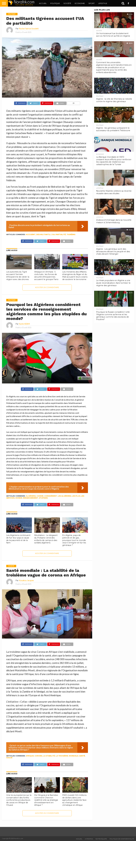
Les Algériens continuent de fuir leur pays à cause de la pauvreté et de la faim (18, 539)
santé (82, 756)
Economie (80, 3)
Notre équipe (101, 839)
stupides (43, 498)
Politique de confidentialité (122, 839)
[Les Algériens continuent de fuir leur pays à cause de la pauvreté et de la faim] (19, 532)
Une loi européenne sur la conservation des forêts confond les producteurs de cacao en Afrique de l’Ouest (18, 800)
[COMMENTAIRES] (73, 102)
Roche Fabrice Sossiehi (29, 28)
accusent (30, 234)
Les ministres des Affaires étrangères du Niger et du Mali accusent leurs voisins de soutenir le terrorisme (74, 275)
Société (67, 3)
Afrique (30, 756)
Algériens (31, 496)
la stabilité (49, 756)
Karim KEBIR (24, 324)
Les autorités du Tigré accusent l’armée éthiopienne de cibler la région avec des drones (17, 275)
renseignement (30, 498)
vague (9, 758)
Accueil (43, 3)
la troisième (62, 756)
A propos (89, 839)
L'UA (53, 234)
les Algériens (64, 496)
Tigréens (71, 234)
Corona (38, 756)
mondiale (73, 756)
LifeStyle (102, 3)
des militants (43, 234)
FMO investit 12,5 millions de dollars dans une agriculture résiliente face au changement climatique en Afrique (74, 800)
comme (40, 496)
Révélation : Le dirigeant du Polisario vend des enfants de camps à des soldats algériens (46, 539)
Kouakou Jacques (26, 580)
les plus (76, 496)
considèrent (50, 496)
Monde (18, 498)
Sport (91, 3)
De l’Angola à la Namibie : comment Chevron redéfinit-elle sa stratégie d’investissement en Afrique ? (46, 800)
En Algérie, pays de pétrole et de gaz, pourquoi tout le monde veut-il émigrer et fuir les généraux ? (74, 540)
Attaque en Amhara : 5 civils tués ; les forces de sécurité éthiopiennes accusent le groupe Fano (46, 275)
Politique (55, 3)
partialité (61, 234)
